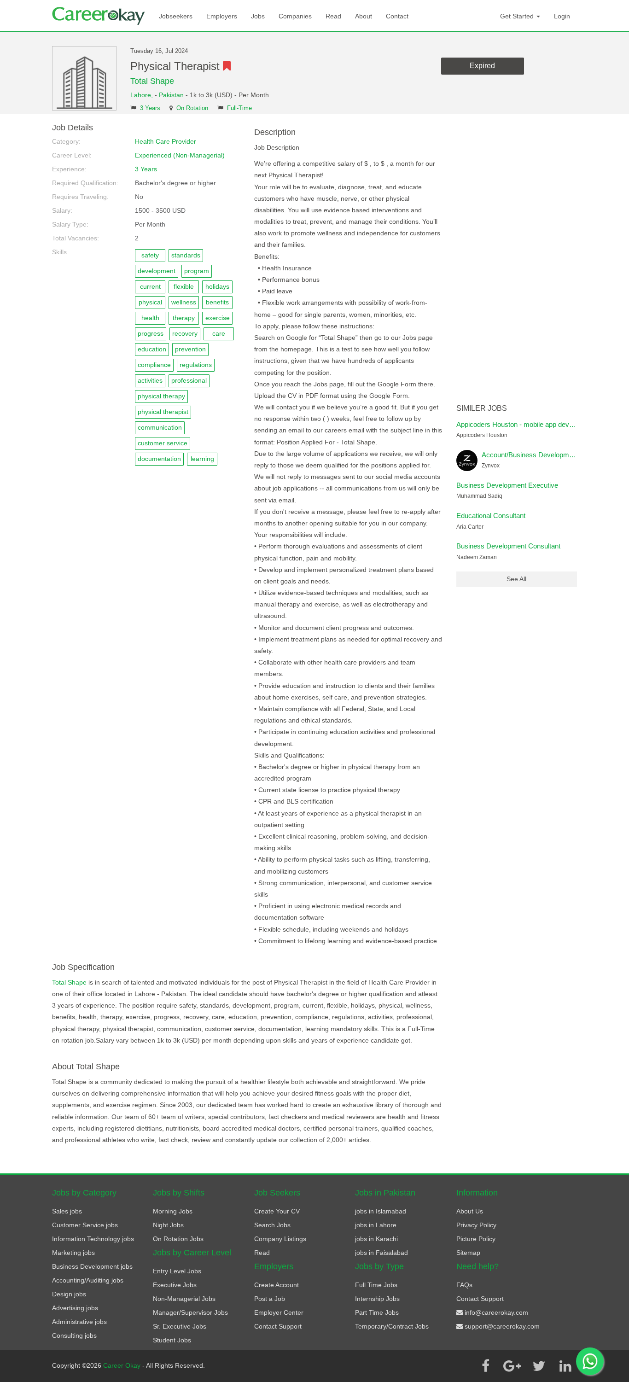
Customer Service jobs (85, 1225)
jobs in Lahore (375, 1225)
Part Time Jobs (377, 1312)
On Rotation (192, 108)
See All (516, 579)
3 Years (150, 108)
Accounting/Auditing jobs (87, 1280)
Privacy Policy (476, 1225)
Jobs (258, 16)
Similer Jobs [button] (481, 408)
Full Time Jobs (376, 1285)
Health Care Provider (165, 141)
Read (333, 16)
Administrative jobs (79, 1321)
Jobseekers (175, 16)
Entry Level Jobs (177, 1271)
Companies (295, 16)
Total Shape (152, 81)
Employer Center (278, 1312)
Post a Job (269, 1298)
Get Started (518, 16)
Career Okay (122, 1365)
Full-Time (239, 108)
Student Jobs (172, 1340)
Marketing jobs (73, 1252)
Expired (482, 66)
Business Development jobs (92, 1266)
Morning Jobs (172, 1211)
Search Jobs (272, 1225)
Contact (397, 16)
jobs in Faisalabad (381, 1252)
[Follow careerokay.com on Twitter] (538, 1365)
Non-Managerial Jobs (184, 1298)
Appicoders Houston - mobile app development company (541, 424)
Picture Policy (475, 1238)
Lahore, (142, 95)
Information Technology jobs (93, 1238)
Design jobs (69, 1294)
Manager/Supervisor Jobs (190, 1312)
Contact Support (278, 1326)
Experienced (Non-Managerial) (180, 155)
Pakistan (171, 95)
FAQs (464, 1285)
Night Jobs (168, 1225)
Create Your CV (277, 1211)
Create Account (276, 1285)
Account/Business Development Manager (544, 455)
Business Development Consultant (508, 546)
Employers (221, 16)
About (363, 16)
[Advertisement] (516, 261)
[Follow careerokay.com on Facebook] (485, 1365)
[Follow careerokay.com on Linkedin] (565, 1365)
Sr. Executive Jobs (179, 1326)
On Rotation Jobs (178, 1238)
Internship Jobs (377, 1298)
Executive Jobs (175, 1285)
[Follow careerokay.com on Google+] (512, 1365)
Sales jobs (67, 1211)
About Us (469, 1211)
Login (562, 16)
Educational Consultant (490, 515)
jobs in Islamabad (380, 1211)
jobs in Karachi (376, 1238)
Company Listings (280, 1238)
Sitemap (468, 1252)
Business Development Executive (507, 485)
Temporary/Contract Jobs (392, 1326)
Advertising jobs (75, 1308)
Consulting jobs (74, 1335)
